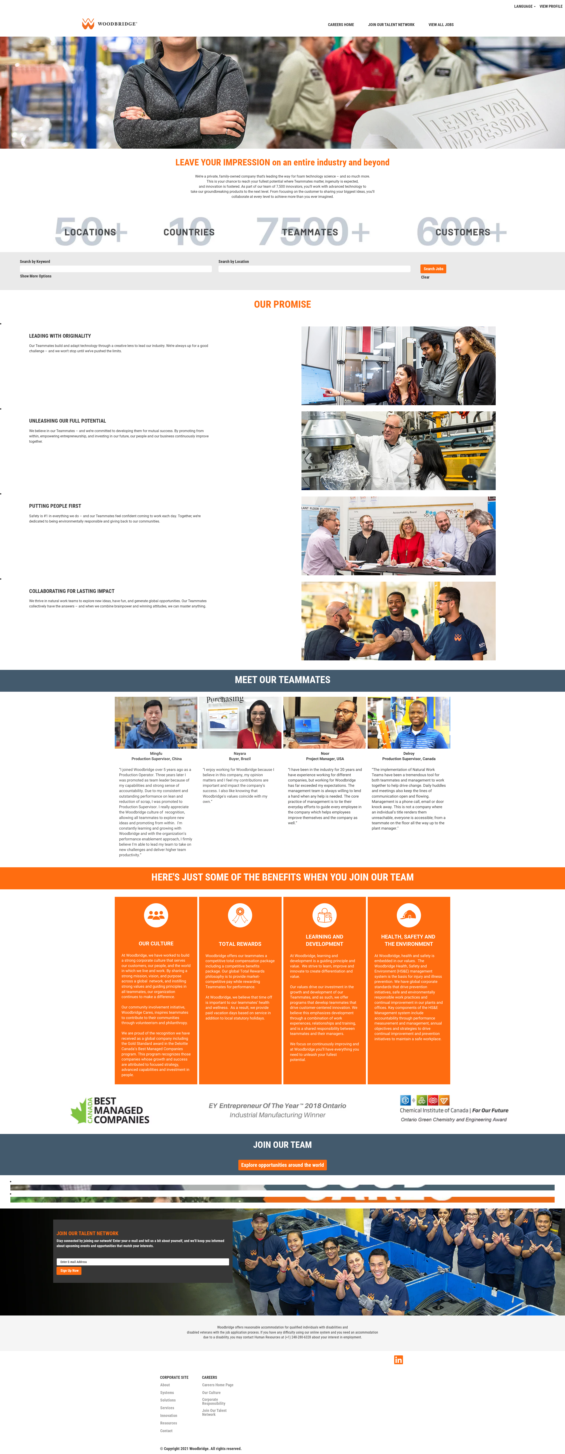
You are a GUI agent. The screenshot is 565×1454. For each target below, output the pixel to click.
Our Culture (211, 1392)
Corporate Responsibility (213, 1401)
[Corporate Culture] (11, 1187)
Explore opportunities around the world (282, 1165)
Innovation (168, 1415)
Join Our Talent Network (214, 1412)
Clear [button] (425, 277)
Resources (168, 1423)
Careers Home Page (218, 1385)
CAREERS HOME (341, 24)
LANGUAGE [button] (523, 6)
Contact (166, 1431)
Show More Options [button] (35, 276)
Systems (167, 1392)
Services (167, 1408)
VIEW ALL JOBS (441, 24)
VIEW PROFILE (551, 6)
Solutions (168, 1400)
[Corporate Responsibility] (11, 1199)
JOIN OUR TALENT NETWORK (391, 24)
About (165, 1385)
